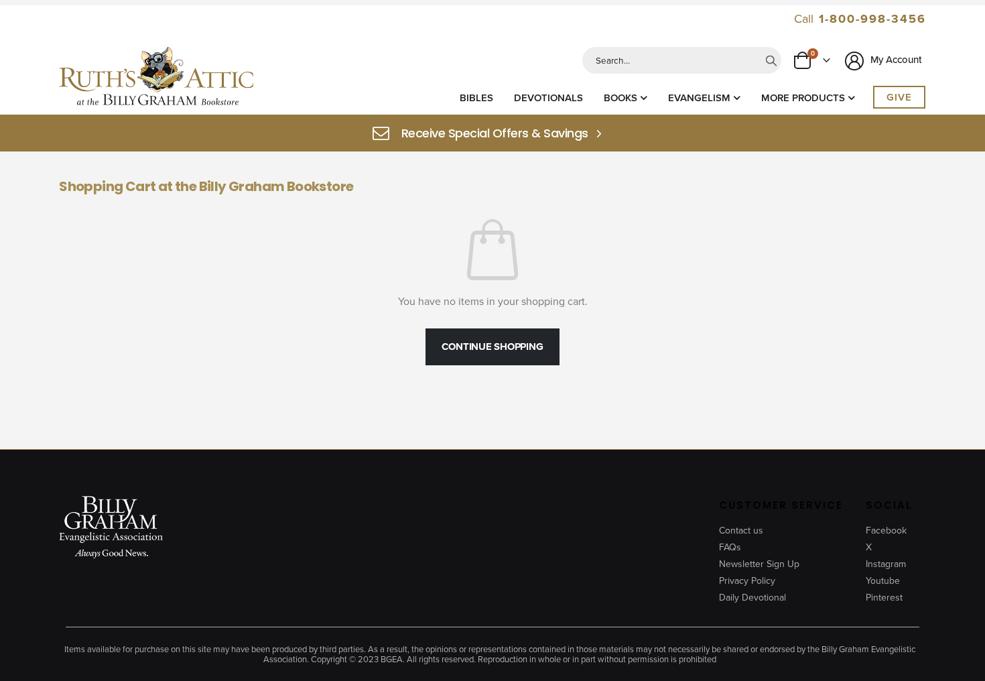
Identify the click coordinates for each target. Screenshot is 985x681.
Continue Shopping (492, 346)
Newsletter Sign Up (759, 564)
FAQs (730, 547)
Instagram (886, 564)
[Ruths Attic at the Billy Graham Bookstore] (156, 78)
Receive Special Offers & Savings (494, 133)
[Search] (771, 60)
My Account (895, 59)
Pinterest (884, 598)
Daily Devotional (752, 598)
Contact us (741, 530)
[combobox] (681, 60)
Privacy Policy (747, 581)
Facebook (886, 530)
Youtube (883, 581)
